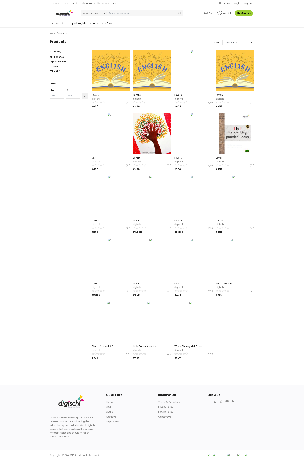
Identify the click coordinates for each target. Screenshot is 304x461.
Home (53, 33)
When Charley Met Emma (188, 346)
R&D (115, 3)
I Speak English (78, 23)
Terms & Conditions (169, 402)
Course (94, 23)
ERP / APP (107, 23)
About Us (87, 3)
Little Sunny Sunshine (144, 346)
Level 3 (178, 95)
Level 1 (95, 157)
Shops (109, 411)
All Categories (90, 13)
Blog (108, 407)
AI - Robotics (58, 23)
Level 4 (137, 95)
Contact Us (56, 3)
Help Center (112, 421)
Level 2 (219, 95)
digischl (96, 98)
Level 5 (95, 95)
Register (248, 3)
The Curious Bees (225, 283)
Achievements (102, 3)
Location (226, 3)
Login (237, 3)
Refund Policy (165, 411)
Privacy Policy (72, 3)
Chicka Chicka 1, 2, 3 (103, 346)
